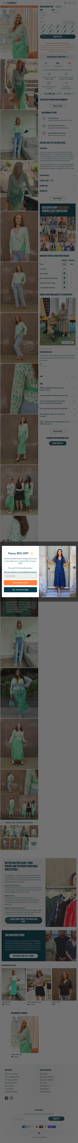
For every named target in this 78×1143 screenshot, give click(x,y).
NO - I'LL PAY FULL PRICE (20, 590)
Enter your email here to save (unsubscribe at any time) (20, 572)
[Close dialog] (73, 548)
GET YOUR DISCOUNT (20, 583)
